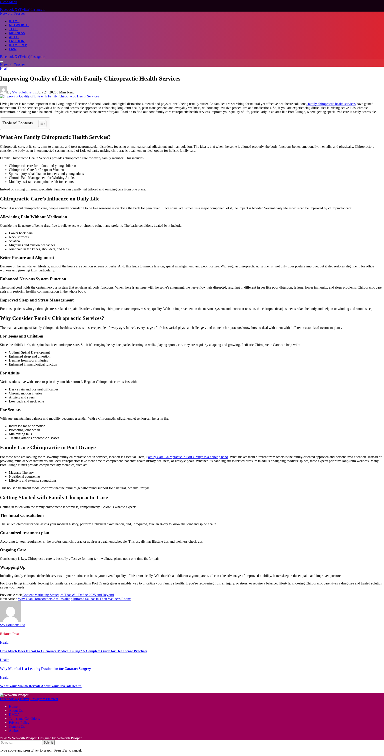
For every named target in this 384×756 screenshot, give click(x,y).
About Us (16, 710)
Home (14, 21)
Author (14, 730)
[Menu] (2, 62)
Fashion (17, 41)
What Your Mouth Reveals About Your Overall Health (41, 686)
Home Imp (18, 45)
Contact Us (17, 726)
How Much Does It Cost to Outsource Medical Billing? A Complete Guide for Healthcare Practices (73, 651)
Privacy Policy (19, 722)
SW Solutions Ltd (24, 92)
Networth (19, 25)
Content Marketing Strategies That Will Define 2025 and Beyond (68, 595)
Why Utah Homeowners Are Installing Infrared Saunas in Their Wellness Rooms (74, 599)
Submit (48, 742)
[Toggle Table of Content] (40, 123)
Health (4, 69)
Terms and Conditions (24, 718)
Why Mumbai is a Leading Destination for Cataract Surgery (45, 669)
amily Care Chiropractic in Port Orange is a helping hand (188, 457)
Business (17, 33)
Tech (13, 29)
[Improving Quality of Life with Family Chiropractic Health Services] (49, 96)
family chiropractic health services (331, 104)
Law (12, 49)
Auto (14, 37)
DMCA (14, 714)
